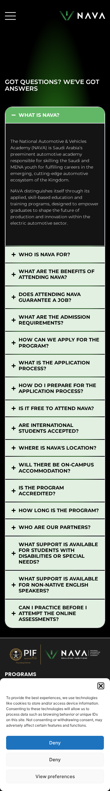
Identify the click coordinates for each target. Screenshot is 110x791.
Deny (55, 743)
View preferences (55, 776)
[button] (101, 686)
